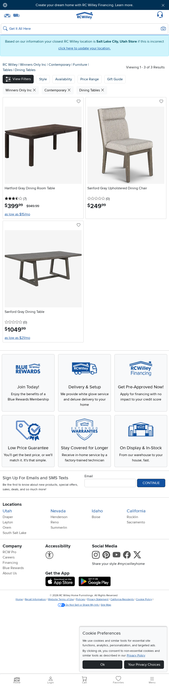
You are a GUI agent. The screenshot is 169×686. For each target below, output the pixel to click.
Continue (151, 483)
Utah (7, 511)
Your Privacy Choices (144, 664)
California (136, 511)
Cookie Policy (144, 599)
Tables (8, 70)
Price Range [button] (89, 79)
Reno (55, 522)
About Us (10, 573)
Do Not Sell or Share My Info (82, 605)
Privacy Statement (97, 599)
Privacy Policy (136, 655)
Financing (10, 562)
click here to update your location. (84, 48)
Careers (9, 557)
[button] (24, 5)
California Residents (122, 599)
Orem (7, 527)
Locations (12, 504)
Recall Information (35, 599)
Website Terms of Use (61, 599)
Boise (96, 517)
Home (19, 599)
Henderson (59, 517)
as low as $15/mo (17, 214)
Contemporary (60, 64)
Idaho (97, 511)
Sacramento (136, 522)
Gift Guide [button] (115, 79)
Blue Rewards (13, 568)
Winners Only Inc (33, 64)
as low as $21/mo (17, 338)
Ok (102, 664)
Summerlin (59, 527)
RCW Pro (9, 552)
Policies (80, 599)
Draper (8, 517)
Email (88, 476)
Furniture (80, 64)
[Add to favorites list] (78, 102)
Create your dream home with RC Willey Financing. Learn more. (84, 5)
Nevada (58, 511)
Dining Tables (25, 70)
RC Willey (10, 64)
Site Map (106, 605)
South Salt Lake (14, 533)
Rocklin (132, 517)
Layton (8, 522)
